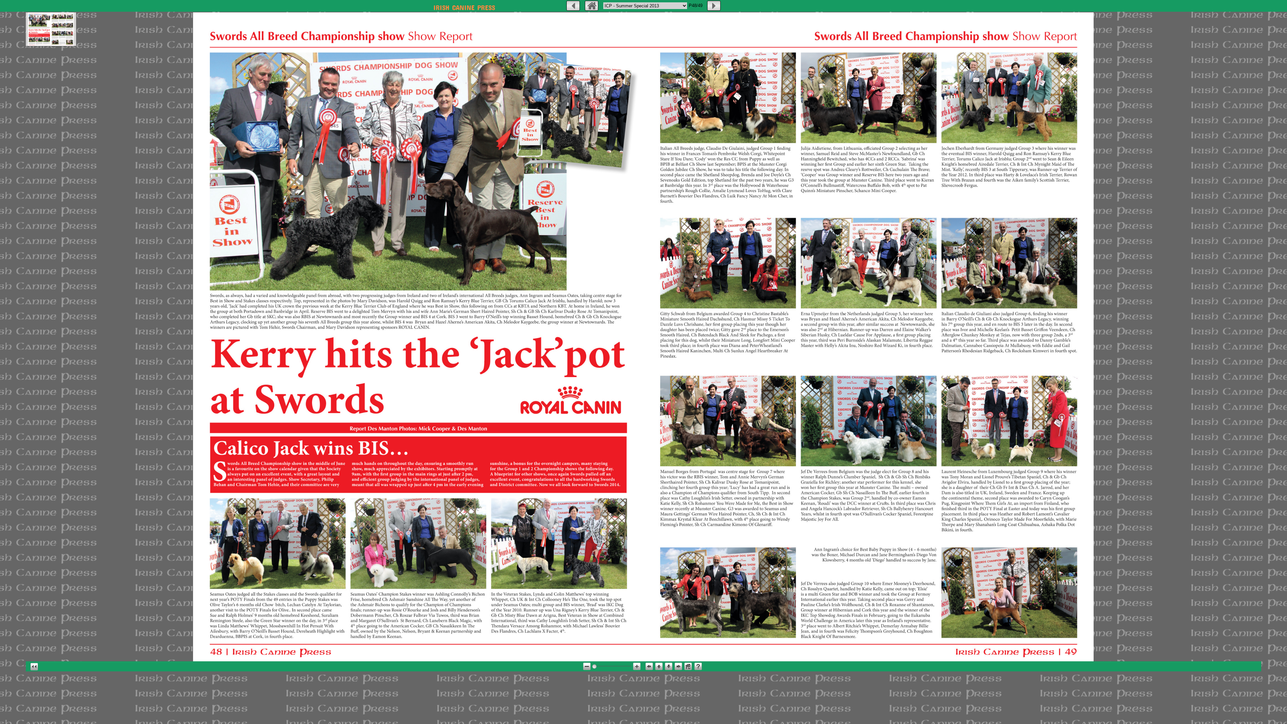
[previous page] (573, 6)
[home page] (592, 6)
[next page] (714, 6)
